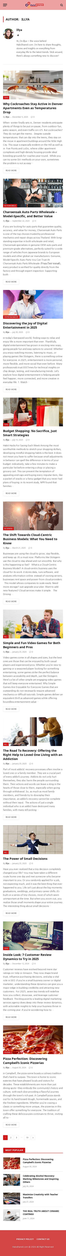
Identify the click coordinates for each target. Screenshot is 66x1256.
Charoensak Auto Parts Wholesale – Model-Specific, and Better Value (30, 214)
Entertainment (11, 317)
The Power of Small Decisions (25, 859)
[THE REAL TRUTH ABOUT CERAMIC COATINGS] (11, 1215)
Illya (19, 30)
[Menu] (5, 5)
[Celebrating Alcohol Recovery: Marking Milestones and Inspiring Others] (11, 1180)
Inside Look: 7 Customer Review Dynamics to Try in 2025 (27, 957)
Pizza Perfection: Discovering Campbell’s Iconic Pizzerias (25, 1061)
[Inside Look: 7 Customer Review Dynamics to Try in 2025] (33, 935)
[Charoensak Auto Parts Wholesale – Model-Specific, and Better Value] (33, 193)
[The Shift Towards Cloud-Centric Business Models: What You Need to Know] (33, 516)
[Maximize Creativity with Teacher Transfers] (11, 1198)
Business (8, 528)
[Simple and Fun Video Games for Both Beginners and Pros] (33, 624)
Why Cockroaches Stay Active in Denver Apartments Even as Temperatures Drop (33, 108)
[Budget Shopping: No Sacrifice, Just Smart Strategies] (33, 412)
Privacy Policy (25, 1239)
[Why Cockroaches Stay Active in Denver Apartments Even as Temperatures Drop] (33, 85)
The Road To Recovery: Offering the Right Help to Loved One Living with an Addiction (32, 754)
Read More (11, 170)
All (5, 636)
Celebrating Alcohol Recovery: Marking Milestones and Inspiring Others (41, 1178)
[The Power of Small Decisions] (33, 839)
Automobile (10, 205)
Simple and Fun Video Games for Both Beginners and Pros (31, 645)
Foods (7, 1052)
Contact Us (43, 1239)
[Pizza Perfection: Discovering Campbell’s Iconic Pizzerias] (33, 1039)
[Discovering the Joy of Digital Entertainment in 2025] (33, 304)
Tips (6, 97)
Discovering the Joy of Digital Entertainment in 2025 (25, 325)
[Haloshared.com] (34, 5)
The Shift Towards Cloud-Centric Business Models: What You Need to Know (30, 539)
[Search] (61, 5)
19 (27, 1138)
